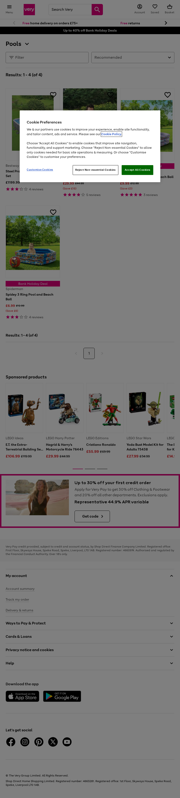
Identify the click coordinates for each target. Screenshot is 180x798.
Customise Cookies (40, 169)
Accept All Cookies (137, 170)
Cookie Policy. (111, 134)
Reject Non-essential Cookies (95, 170)
